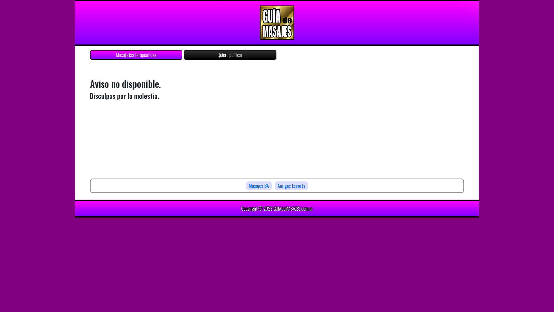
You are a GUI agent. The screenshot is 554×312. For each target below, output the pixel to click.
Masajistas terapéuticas (136, 54)
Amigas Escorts (291, 185)
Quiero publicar (230, 54)
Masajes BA (259, 185)
